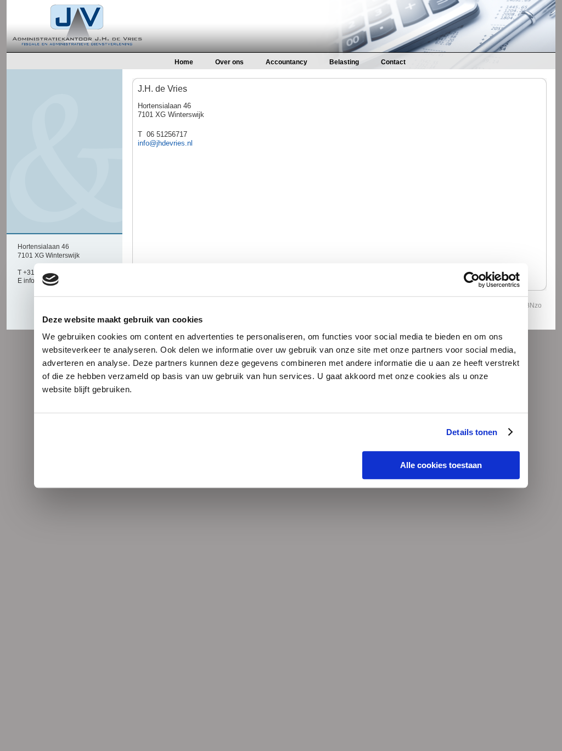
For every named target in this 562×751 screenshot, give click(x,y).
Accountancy (286, 62)
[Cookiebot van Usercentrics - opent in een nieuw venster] (472, 279)
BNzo (533, 305)
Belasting (344, 62)
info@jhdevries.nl (165, 143)
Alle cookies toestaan (441, 465)
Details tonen (471, 432)
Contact (393, 62)
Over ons (229, 62)
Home (184, 62)
